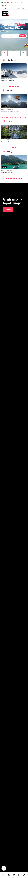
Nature (4, 136)
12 (22, 117)
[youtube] (5, 8)
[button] (3, 868)
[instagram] (7, 8)
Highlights (5, 75)
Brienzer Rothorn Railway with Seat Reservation (12, 141)
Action (4, 106)
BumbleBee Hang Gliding (6, 111)
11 (20, 117)
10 (18, 117)
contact (2, 5)
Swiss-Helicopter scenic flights (8, 80)
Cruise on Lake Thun (5, 172)
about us (6, 5)
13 (23, 117)
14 (25, 117)
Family (4, 167)
